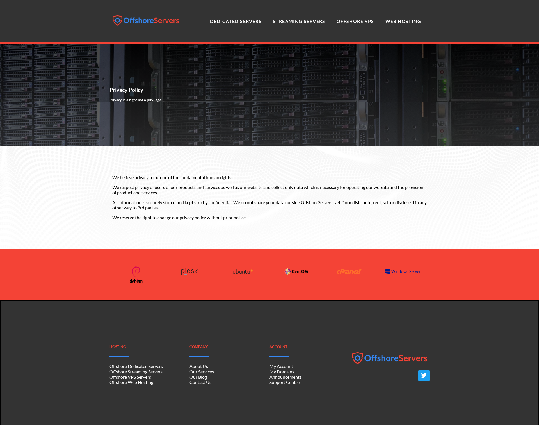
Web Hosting (403, 21)
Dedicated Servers (236, 21)
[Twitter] (424, 375)
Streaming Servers (299, 21)
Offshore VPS (355, 21)
